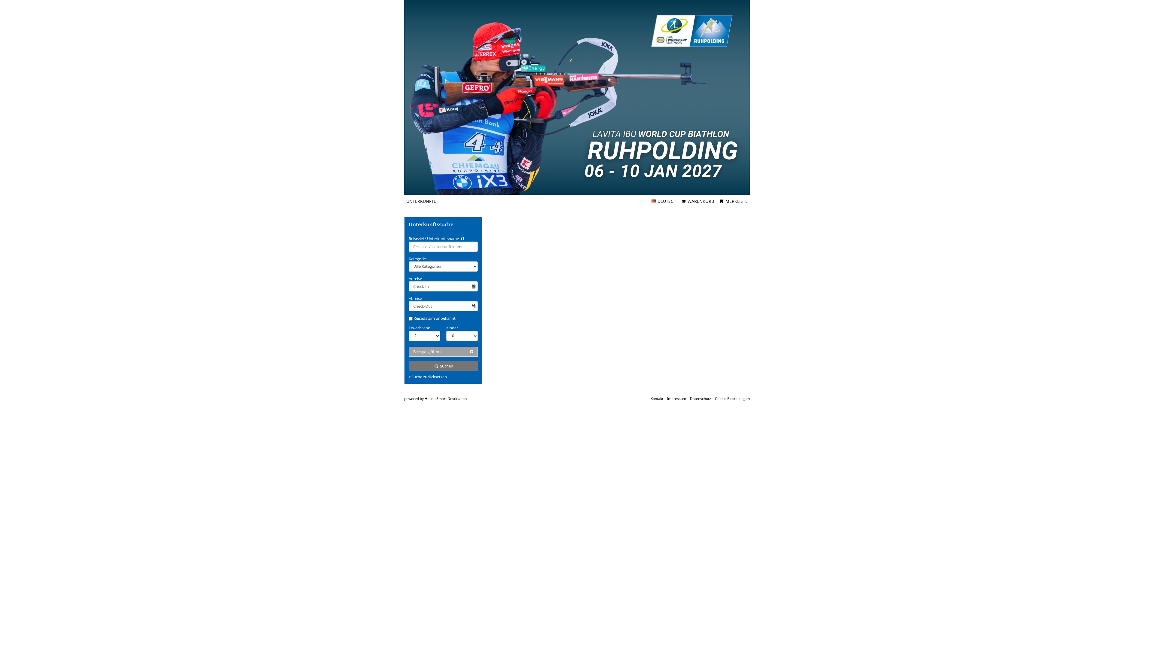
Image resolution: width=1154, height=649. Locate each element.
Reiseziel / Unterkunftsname (434, 238)
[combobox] (443, 247)
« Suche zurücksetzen (428, 376)
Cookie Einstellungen (732, 398)
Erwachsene (419, 328)
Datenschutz (700, 398)
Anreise (415, 278)
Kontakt (657, 398)
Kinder (452, 328)
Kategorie (417, 258)
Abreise (415, 298)
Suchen (446, 366)
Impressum (676, 398)
